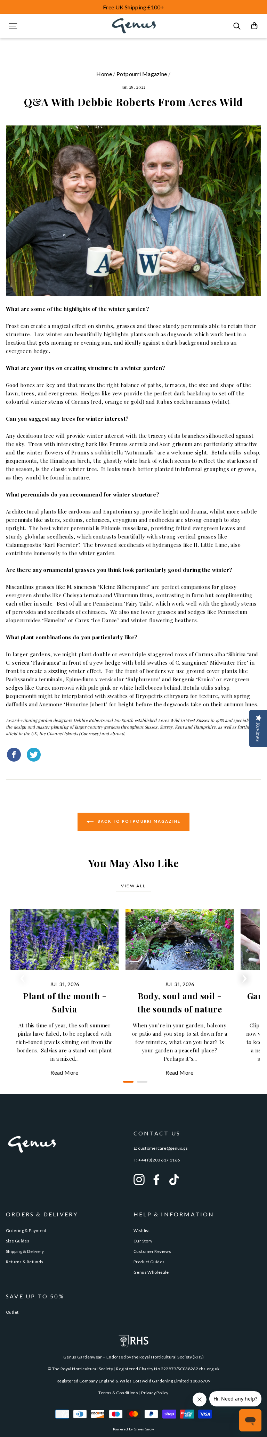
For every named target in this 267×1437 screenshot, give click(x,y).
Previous (23, 976)
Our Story (143, 1240)
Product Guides (149, 1261)
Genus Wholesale (151, 1272)
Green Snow (144, 1429)
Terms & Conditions (118, 1392)
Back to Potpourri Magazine (138, 821)
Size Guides (17, 1240)
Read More (64, 1072)
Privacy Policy (154, 1392)
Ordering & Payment (26, 1230)
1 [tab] (126, 1084)
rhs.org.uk (209, 1368)
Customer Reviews (152, 1251)
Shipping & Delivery (25, 1251)
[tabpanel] (64, 993)
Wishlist (142, 1230)
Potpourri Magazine (141, 74)
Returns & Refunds (24, 1261)
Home (104, 74)
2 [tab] (140, 1084)
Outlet (12, 1312)
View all (133, 885)
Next (244, 976)
